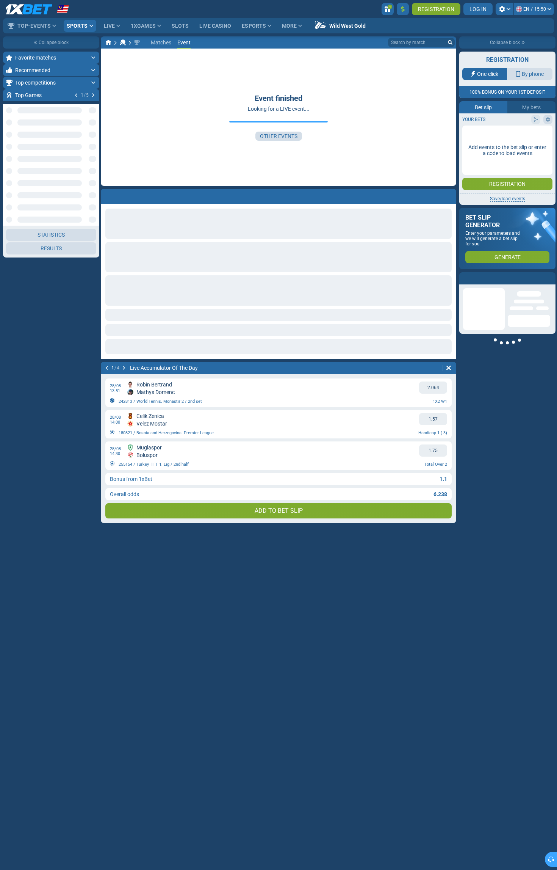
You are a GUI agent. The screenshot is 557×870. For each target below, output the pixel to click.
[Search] (450, 42)
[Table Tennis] (122, 42)
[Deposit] (403, 9)
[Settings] (504, 9)
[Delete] (448, 367)
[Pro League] (136, 42)
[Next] (93, 95)
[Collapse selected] (84, 138)
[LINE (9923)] (108, 42)
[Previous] (76, 95)
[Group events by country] (93, 138)
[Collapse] (93, 288)
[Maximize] (93, 58)
